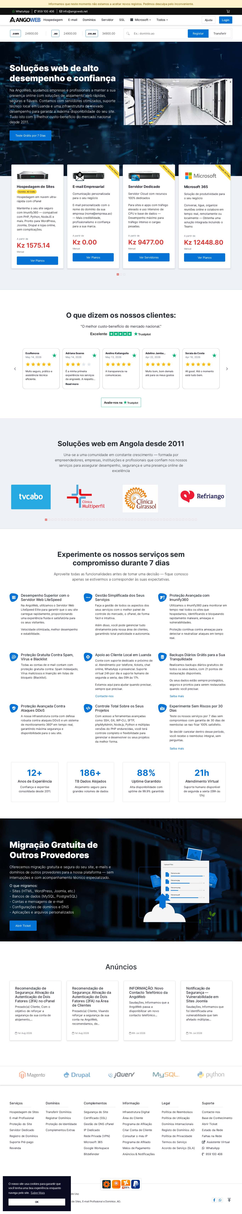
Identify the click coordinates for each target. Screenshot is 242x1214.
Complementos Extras (60, 1130)
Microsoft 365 (93, 1142)
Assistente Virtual (218, 1142)
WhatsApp (22, 11)
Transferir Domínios (58, 1112)
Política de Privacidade (177, 1136)
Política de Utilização (176, 1118)
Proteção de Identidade (61, 1124)
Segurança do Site (96, 1112)
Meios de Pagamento (136, 1148)
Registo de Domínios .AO (178, 1130)
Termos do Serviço (174, 1142)
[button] (118, 274)
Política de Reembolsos (177, 1112)
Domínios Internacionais (177, 1124)
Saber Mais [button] (38, 1192)
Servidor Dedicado (22, 1130)
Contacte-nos (211, 1112)
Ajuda (208, 20)
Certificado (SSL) (95, 1118)
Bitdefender (91, 1154)
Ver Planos (37, 260)
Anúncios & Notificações (139, 1154)
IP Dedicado (92, 1130)
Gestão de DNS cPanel (99, 1124)
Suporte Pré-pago (21, 1142)
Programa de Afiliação (137, 1124)
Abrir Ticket (23, 925)
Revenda (15, 1148)
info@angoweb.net (75, 11)
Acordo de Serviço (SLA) (178, 1148)
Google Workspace (96, 1148)
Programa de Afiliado (137, 1142)
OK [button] (37, 1202)
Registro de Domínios (24, 1136)
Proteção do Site (21, 1124)
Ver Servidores (149, 257)
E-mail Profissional (22, 1118)
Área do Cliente (133, 1118)
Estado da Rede (212, 1130)
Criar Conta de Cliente (137, 1130)
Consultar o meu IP (135, 1136)
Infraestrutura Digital (136, 1112)
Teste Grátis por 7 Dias (30, 135)
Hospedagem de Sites (24, 1112)
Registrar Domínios (58, 1118)
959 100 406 (45, 11)
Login (225, 20)
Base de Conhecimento (217, 1118)
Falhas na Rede (212, 1136)
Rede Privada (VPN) (97, 1136)
